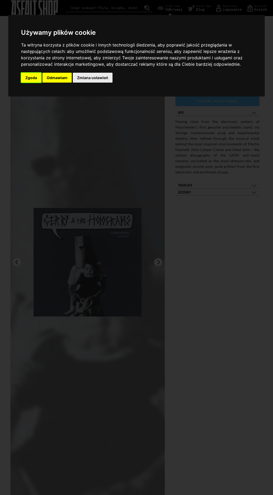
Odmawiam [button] (57, 77)
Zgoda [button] (31, 77)
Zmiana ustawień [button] (92, 77)
